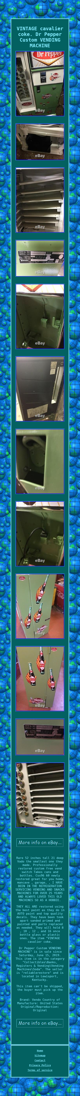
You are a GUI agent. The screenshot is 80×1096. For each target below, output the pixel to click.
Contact (40, 1060)
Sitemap (40, 1055)
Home (40, 1050)
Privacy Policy (40, 1065)
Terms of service (40, 1070)
